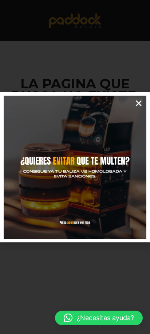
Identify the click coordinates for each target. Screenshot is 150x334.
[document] (75, 167)
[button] (99, 318)
